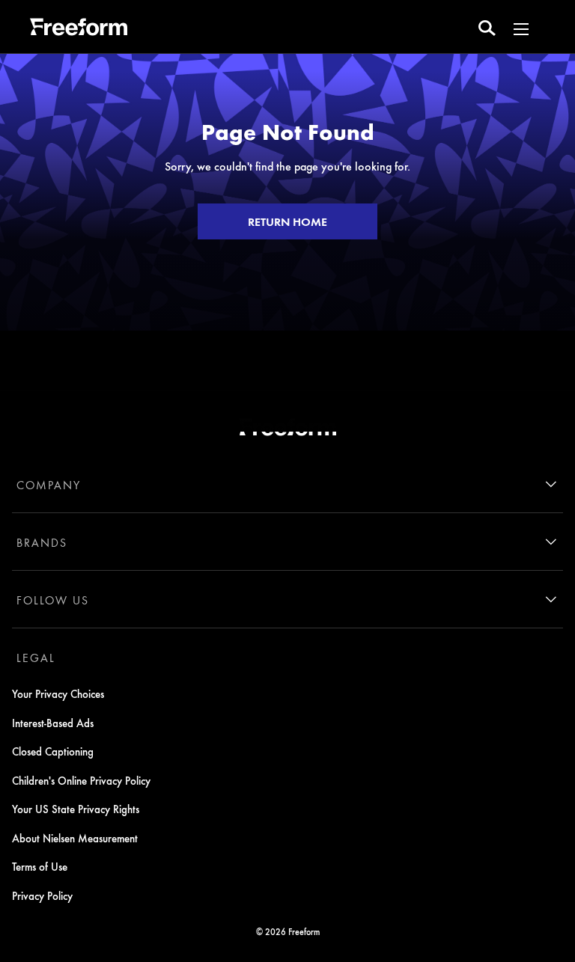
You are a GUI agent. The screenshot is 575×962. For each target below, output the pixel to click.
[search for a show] (487, 27)
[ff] (78, 29)
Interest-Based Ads (53, 722)
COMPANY (48, 484)
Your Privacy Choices (58, 693)
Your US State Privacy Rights (75, 808)
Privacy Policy (42, 895)
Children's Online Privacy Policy (81, 780)
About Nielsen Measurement (75, 837)
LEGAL (35, 657)
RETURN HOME (287, 221)
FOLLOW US (52, 600)
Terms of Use (39, 866)
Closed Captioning (53, 751)
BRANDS (41, 542)
